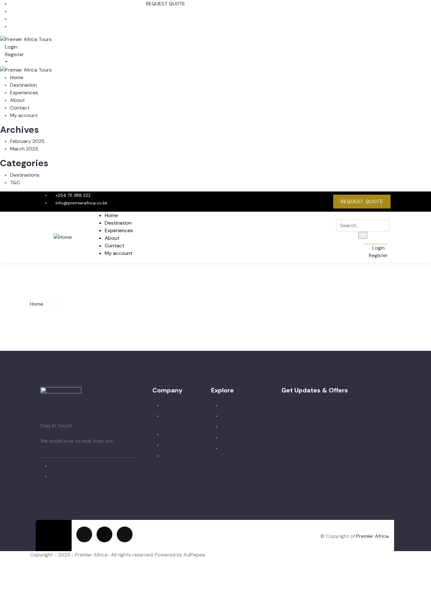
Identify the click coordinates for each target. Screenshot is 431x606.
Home (36, 304)
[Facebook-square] (104, 534)
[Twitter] (282, 201)
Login (10, 47)
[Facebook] (302, 201)
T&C (15, 182)
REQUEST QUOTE (165, 3)
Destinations (24, 175)
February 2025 (27, 141)
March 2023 (24, 148)
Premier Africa (372, 536)
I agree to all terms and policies (317, 419)
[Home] (63, 236)
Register (14, 54)
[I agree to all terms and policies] (284, 411)
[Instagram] (322, 201)
